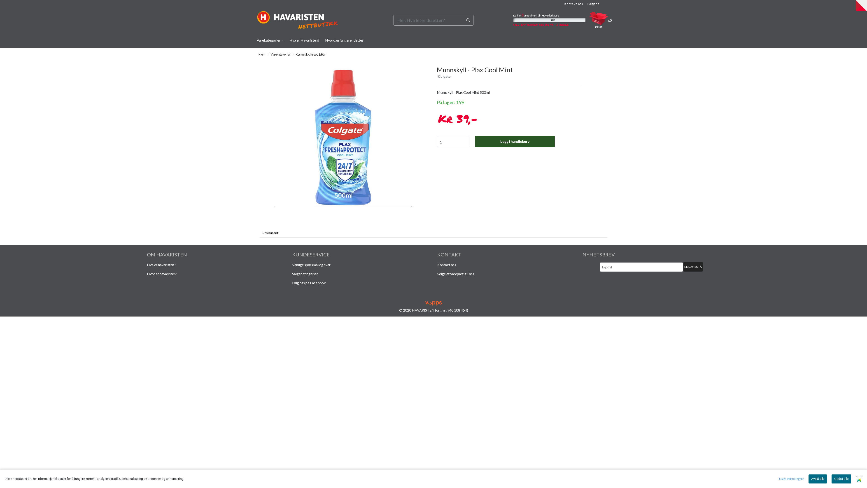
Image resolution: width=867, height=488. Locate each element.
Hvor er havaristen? (162, 274)
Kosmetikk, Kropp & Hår (310, 54)
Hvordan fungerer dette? (344, 40)
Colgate (444, 76)
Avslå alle (817, 479)
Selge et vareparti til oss (455, 274)
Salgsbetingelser (305, 274)
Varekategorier (269, 40)
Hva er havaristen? (161, 265)
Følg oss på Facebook (309, 283)
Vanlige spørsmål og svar (311, 265)
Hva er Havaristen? (304, 40)
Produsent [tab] (270, 233)
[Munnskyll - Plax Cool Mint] (343, 138)
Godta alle (841, 479)
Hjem (262, 54)
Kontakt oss (573, 4)
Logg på (593, 4)
